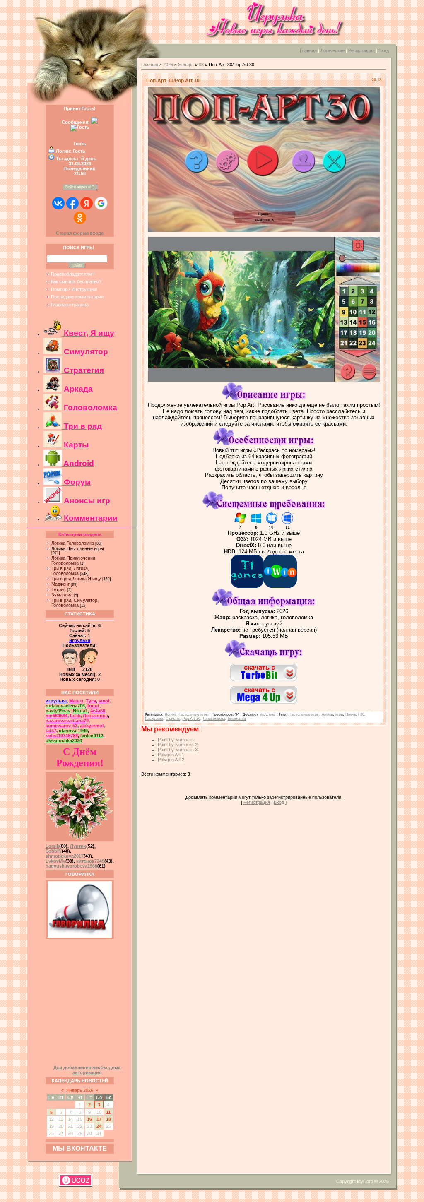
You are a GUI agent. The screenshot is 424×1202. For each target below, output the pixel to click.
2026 (168, 64)
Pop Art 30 (191, 718)
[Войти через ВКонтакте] (58, 203)
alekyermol (92, 725)
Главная (308, 50)
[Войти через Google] (101, 203)
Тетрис (58, 589)
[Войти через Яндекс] (86, 203)
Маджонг (60, 584)
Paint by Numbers (176, 739)
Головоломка (214, 718)
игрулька (79, 640)
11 (108, 1112)
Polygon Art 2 (171, 759)
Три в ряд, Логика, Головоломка (70, 571)
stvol (104, 700)
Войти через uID (79, 187)
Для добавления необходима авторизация (86, 1070)
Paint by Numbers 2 (178, 744)
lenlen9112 (91, 735)
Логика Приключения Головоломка (73, 560)
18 (108, 1119)
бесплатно (237, 718)
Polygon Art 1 (171, 754)
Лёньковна (95, 715)
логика (327, 714)
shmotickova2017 (65, 855)
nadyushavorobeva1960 (71, 865)
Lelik (75, 715)
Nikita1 (80, 710)
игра (339, 714)
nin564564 (56, 715)
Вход (383, 50)
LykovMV (55, 860)
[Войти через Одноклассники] (80, 218)
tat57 (51, 730)
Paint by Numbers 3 (178, 749)
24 (98, 1126)
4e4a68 (97, 710)
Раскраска (154, 718)
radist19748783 (62, 735)
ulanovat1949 (73, 730)
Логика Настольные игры (77, 548)
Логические (332, 50)
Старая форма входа (80, 233)
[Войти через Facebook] (72, 203)
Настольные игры (304, 714)
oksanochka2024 (64, 740)
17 (98, 1119)
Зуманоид (61, 594)
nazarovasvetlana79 (67, 720)
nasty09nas (58, 710)
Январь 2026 (79, 1090)
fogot (93, 705)
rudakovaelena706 (65, 705)
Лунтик (78, 846)
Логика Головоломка (72, 543)
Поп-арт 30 (354, 714)
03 (201, 64)
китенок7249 (90, 860)
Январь (186, 64)
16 (89, 1119)
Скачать (173, 718)
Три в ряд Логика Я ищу (76, 578)
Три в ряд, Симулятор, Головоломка (75, 603)
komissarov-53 (61, 725)
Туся (91, 700)
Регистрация (361, 50)
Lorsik (52, 846)
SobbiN (54, 851)
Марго (76, 700)
